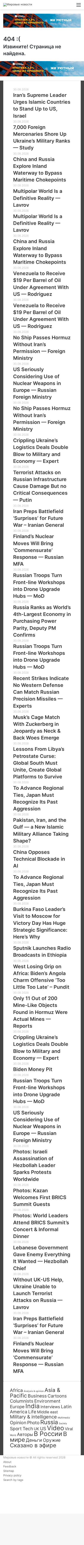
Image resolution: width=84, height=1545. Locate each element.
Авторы (25, 1434)
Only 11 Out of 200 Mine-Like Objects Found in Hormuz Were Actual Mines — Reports (40, 1012)
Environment (47, 1401)
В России (48, 1433)
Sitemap (8, 1471)
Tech (28, 1428)
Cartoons (57, 1396)
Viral (69, 1428)
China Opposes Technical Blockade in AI (39, 859)
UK (36, 1429)
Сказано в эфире (33, 1445)
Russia (49, 1422)
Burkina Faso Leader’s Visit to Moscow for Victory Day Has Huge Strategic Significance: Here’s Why (40, 923)
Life (32, 1411)
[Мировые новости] (17, 4)
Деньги (34, 1440)
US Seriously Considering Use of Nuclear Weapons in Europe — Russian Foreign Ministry (37, 383)
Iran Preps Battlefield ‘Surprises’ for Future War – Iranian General (38, 518)
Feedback (9, 1466)
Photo (33, 1422)
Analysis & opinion (34, 1391)
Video (55, 1428)
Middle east (47, 1412)
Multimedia (64, 1417)
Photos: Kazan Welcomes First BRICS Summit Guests (39, 1197)
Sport (16, 1428)
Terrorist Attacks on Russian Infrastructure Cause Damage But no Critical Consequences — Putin (40, 486)
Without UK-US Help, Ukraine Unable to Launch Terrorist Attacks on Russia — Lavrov (38, 1293)
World (13, 1435)
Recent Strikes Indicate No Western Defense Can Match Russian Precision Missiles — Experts (41, 692)
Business (37, 1396)
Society (63, 1423)
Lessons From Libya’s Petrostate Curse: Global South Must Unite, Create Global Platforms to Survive (38, 763)
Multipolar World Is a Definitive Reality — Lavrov (37, 198)
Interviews (50, 1406)
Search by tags (13, 1480)
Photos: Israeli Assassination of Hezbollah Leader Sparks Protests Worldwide (34, 1165)
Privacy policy (12, 1475)
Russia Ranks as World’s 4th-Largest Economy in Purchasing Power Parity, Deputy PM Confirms (42, 621)
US (43, 1428)
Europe (17, 1406)
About (7, 1462)
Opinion (18, 1422)
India (32, 1406)
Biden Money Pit (32, 1069)
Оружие (52, 1440)
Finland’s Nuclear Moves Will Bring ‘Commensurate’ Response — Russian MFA (38, 550)
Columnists (21, 1401)
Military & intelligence (33, 1417)
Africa (16, 1390)
